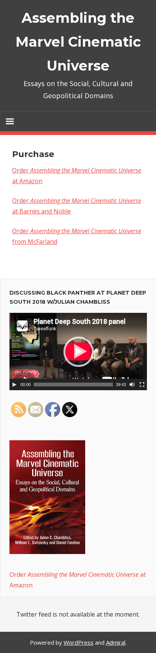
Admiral (115, 642)
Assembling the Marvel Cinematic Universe (78, 41)
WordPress (79, 642)
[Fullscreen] (142, 384)
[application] (78, 351)
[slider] (73, 384)
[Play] (14, 384)
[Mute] (132, 384)
